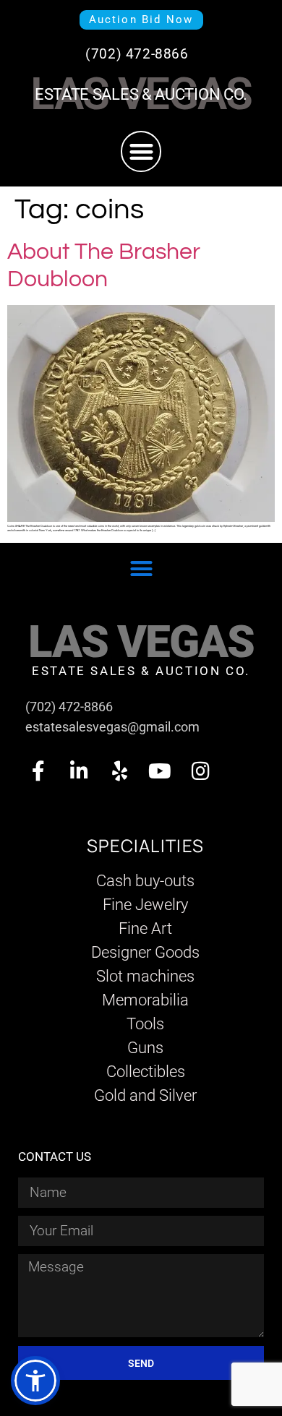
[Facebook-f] (38, 771)
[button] (141, 151)
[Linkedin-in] (79, 771)
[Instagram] (200, 771)
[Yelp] (119, 771)
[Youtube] (160, 771)
